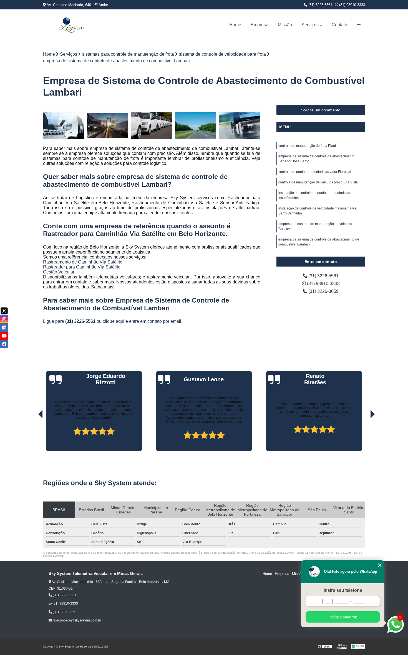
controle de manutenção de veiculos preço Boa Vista (318, 182)
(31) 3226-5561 (319, 5)
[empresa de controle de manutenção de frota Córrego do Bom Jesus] (151, 125)
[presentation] (32, 436)
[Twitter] (4, 311)
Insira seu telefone (343, 590)
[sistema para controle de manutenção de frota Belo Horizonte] (239, 125)
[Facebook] (4, 344)
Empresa (259, 24)
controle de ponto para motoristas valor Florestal (314, 172)
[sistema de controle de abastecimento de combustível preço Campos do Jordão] (63, 125)
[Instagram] (4, 319)
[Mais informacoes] (358, 24)
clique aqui (113, 321)
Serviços (310, 24)
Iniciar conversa (342, 617)
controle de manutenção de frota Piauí (307, 146)
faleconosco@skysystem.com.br (76, 620)
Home (235, 24)
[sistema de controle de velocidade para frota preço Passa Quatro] (195, 125)
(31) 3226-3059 (323, 291)
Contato (339, 24)
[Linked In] (4, 327)
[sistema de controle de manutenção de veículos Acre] (108, 125)
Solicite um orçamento (320, 110)
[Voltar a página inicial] (71, 25)
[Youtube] (4, 336)
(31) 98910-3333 (351, 5)
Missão (285, 24)
